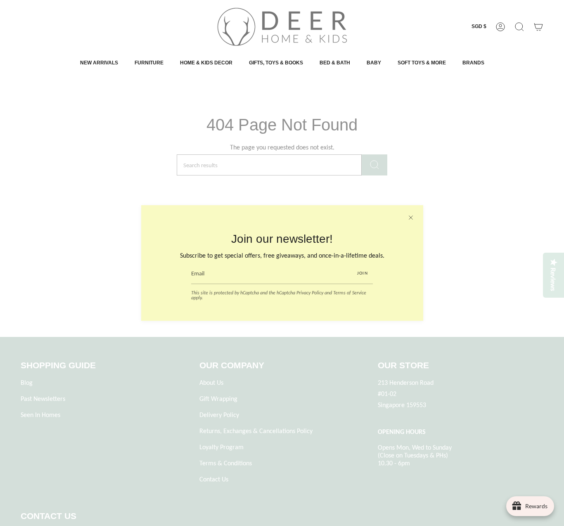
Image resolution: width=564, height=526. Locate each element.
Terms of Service (349, 293)
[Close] (411, 217)
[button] (519, 27)
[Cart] (538, 27)
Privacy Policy (309, 293)
